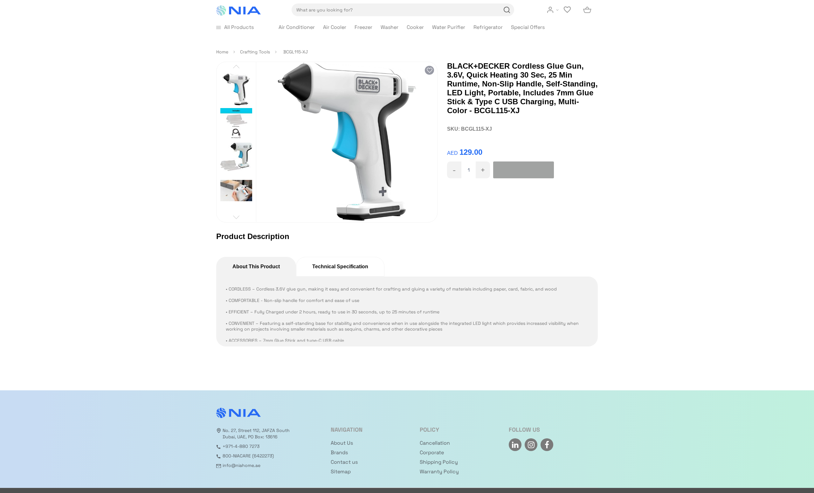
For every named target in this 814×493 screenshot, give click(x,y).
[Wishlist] (567, 9)
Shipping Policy (439, 462)
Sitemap (341, 471)
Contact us (344, 462)
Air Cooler (334, 27)
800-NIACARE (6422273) (248, 456)
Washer (389, 27)
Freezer (363, 27)
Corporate (432, 452)
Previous (236, 66)
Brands (339, 452)
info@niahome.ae (241, 465)
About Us (342, 443)
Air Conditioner (297, 27)
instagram (531, 444)
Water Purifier (448, 27)
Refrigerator (488, 27)
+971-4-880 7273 (241, 446)
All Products (239, 27)
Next (236, 217)
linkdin (515, 444)
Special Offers (528, 27)
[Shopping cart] (587, 9)
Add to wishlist (429, 70)
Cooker (415, 27)
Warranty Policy (439, 471)
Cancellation (435, 443)
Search (506, 9)
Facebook (547, 444)
